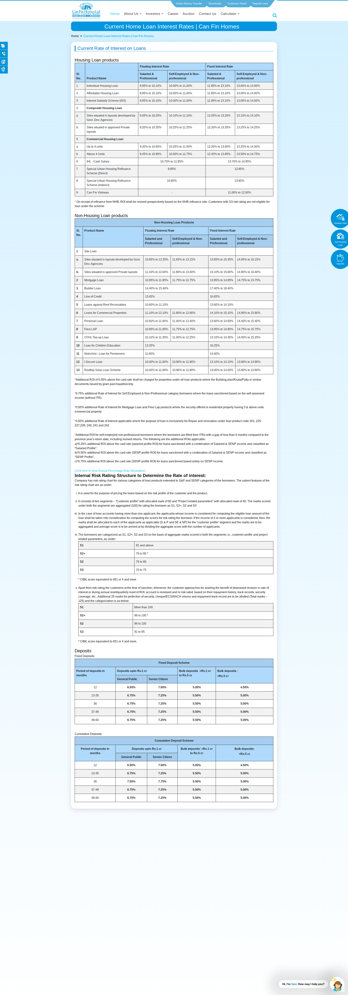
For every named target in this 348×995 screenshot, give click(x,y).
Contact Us (207, 14)
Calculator (229, 14)
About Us (131, 14)
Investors (153, 14)
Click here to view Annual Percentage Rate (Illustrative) (110, 470)
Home (115, 14)
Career (173, 14)
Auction (188, 14)
